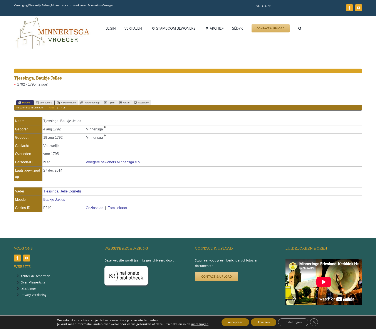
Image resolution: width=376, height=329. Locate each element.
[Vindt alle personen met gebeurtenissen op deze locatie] (105, 129)
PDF (63, 107)
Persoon (26, 102)
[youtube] (358, 7)
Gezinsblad (94, 208)
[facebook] (349, 7)
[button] (300, 28)
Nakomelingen (68, 102)
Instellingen (293, 322)
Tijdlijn (111, 102)
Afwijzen (263, 322)
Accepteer (235, 322)
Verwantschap (91, 102)
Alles (51, 107)
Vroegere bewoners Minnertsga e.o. (113, 162)
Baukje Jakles (54, 199)
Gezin (126, 102)
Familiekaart (117, 208)
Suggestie (143, 102)
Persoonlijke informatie (29, 107)
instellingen (199, 324)
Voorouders (46, 102)
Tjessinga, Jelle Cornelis (62, 191)
